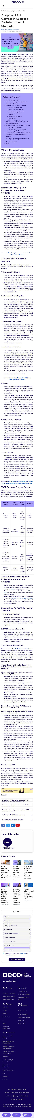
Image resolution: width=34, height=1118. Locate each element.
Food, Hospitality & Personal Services (8, 1060)
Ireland (4, 1013)
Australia (5, 1007)
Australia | (11, 1089)
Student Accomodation (9, 996)
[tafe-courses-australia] (17, 42)
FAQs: (7, 143)
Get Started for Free (17, 959)
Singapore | (17, 1096)
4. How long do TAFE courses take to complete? (13, 815)
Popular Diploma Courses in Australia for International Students (17, 872)
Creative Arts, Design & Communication (9, 1052)
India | (24, 1089)
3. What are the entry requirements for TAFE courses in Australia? (15, 810)
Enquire (28, 1115)
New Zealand (6, 1017)
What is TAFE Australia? (12, 100)
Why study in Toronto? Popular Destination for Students (28, 871)
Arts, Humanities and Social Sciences (8, 1042)
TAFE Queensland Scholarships (17, 129)
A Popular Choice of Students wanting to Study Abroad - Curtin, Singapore (17, 895)
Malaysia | (15, 1092)
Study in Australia (14, 29)
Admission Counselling (9, 993)
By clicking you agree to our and (16, 954)
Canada (5, 1010)
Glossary (10, 1106)
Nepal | (21, 1092)
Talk (7, 1115)
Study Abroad (5, 29)
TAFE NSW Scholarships (15, 127)
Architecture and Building (7, 1037)
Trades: (11, 114)
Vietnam (20, 1099)
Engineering (6, 1056)
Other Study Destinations (6, 1027)
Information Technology (6, 1066)
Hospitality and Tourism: (15, 113)
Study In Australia (23, 1011)
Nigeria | (26, 1092)
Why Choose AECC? (11, 142)
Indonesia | (8, 1092)
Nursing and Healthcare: (15, 107)
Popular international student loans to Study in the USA (29, 893)
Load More (17, 911)
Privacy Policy (26, 1106)
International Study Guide (23, 998)
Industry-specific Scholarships (17, 131)
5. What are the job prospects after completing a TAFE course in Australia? (14, 820)
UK (3, 1020)
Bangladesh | (18, 1089)
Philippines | (10, 1096)
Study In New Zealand (24, 1017)
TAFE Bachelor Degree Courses (15, 120)
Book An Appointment (24, 994)
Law (4, 1073)
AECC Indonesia (8, 848)
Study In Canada (22, 1014)
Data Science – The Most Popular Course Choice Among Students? (5, 895)
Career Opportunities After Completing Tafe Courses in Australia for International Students (18, 134)
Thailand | (14, 1099)
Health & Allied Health (8, 1070)
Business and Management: (16, 111)
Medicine (5, 1076)
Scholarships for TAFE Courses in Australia (18, 125)
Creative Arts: (12, 118)
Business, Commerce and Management (8, 1047)
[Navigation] (2, 2)
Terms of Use (17, 1106)
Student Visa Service (8, 999)
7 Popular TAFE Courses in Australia (16, 105)
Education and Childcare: (15, 116)
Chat (17, 1115)
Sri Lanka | (24, 1096)
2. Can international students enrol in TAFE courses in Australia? (15, 805)
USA (4, 1023)
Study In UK (21, 1020)
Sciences (5, 1079)
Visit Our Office (22, 991)
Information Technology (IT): (16, 109)
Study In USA (21, 1024)
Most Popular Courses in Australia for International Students (6, 872)
